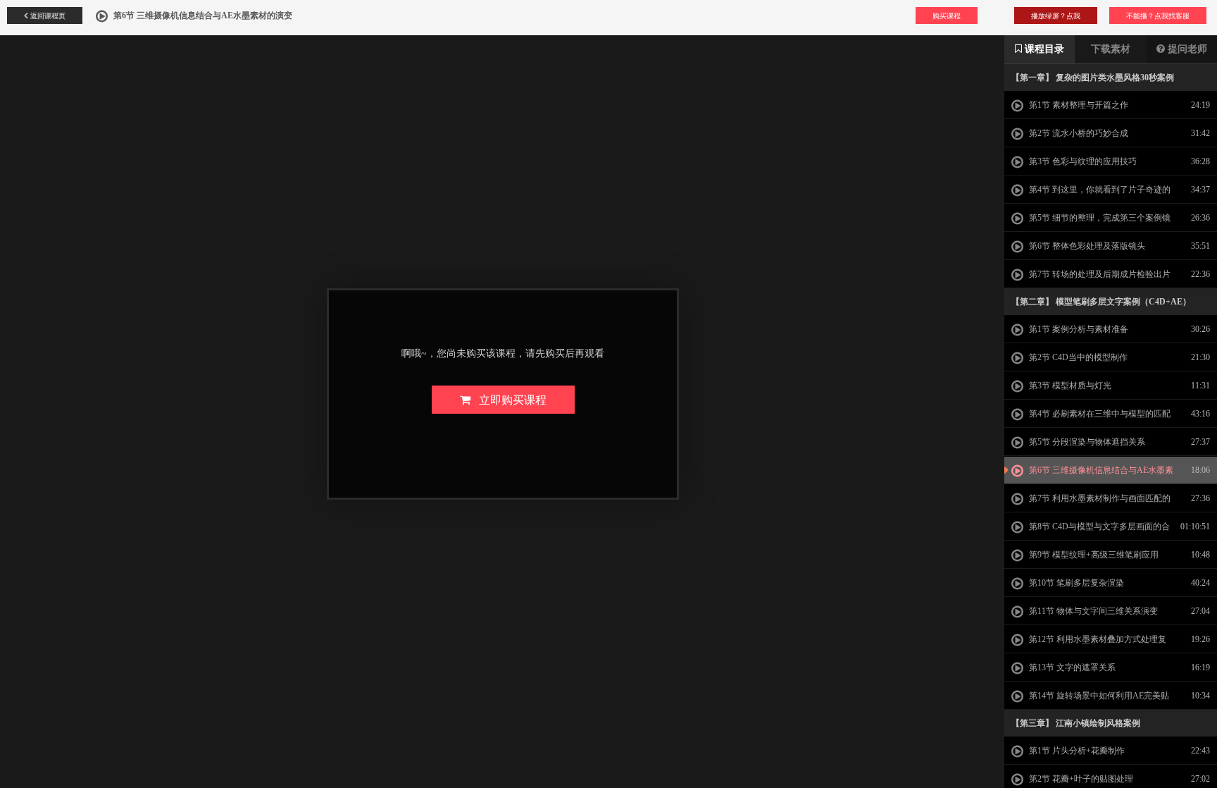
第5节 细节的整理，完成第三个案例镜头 (1091, 222)
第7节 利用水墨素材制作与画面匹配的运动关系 (1091, 502)
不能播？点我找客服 (1158, 15)
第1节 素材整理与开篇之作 (1077, 105)
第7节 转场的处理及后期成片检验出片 (1099, 274)
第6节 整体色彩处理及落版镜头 (1086, 246)
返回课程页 (46, 15)
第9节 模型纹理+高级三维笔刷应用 (1093, 555)
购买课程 (946, 15)
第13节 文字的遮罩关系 (1071, 667)
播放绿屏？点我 (1055, 15)
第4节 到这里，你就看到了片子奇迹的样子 (1091, 194)
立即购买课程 (508, 399)
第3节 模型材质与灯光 (1069, 385)
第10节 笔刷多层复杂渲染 (1075, 583)
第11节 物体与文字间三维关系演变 (1092, 611)
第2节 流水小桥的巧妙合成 (1077, 133)
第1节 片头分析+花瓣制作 (1076, 751)
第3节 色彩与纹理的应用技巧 (1082, 161)
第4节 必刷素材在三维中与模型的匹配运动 (1091, 418)
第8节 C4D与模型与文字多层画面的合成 (1090, 531)
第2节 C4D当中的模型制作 (1077, 357)
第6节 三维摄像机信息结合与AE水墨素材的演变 (1092, 474)
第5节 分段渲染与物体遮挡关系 (1086, 442)
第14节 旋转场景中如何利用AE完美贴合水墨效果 (1090, 700)
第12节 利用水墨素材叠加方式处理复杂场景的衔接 (1088, 643)
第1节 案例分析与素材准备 (1077, 329)
